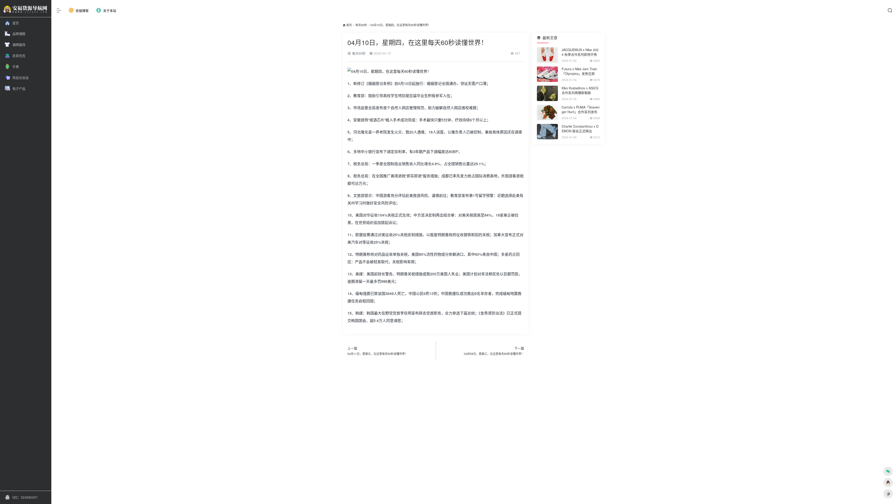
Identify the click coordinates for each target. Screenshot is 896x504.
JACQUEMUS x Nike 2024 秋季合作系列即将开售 (580, 52)
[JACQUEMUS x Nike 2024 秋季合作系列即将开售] (547, 55)
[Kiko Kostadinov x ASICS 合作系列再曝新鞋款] (547, 93)
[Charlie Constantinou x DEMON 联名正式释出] (547, 131)
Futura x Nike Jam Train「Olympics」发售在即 (579, 71)
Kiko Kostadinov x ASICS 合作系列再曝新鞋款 (580, 90)
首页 (349, 25)
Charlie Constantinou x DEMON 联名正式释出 (580, 128)
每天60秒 (361, 25)
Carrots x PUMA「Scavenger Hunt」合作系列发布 (581, 109)
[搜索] (889, 11)
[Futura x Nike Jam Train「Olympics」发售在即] (547, 74)
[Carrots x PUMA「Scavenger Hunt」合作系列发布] (547, 112)
